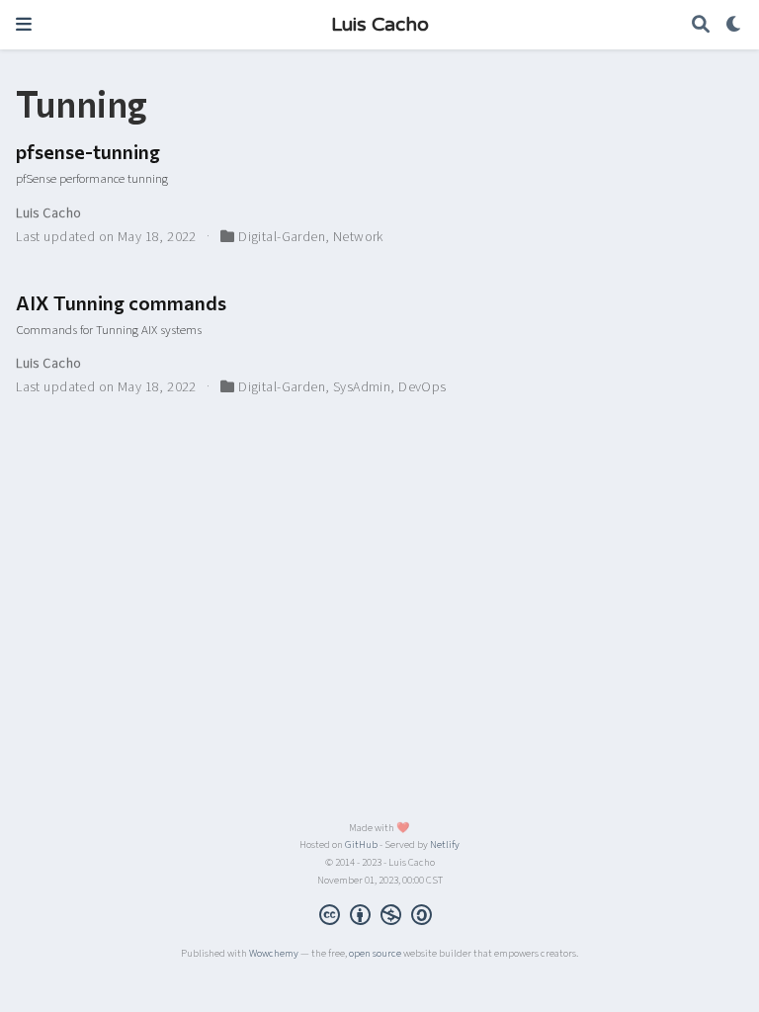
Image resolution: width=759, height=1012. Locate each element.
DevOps (422, 387)
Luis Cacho (380, 25)
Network (358, 237)
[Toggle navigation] (24, 24)
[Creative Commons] (379, 917)
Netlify (445, 844)
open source (375, 953)
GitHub (361, 844)
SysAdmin (361, 387)
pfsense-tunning (88, 151)
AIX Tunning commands (121, 302)
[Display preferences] (734, 25)
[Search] (701, 25)
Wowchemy (273, 953)
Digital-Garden (281, 237)
